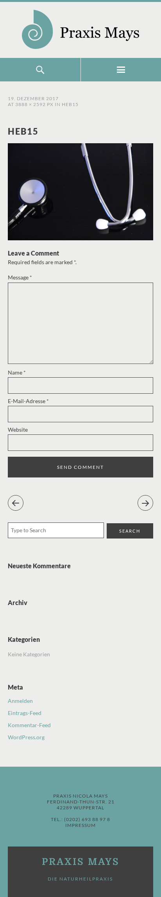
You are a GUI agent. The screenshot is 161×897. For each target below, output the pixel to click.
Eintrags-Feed (24, 713)
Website (18, 429)
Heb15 (70, 104)
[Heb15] (80, 237)
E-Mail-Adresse (28, 401)
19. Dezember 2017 (33, 98)
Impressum (80, 825)
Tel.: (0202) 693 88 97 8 (80, 819)
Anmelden (20, 700)
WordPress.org (26, 737)
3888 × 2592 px (34, 104)
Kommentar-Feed (29, 725)
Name (17, 372)
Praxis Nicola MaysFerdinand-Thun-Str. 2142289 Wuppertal (80, 802)
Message (20, 277)
